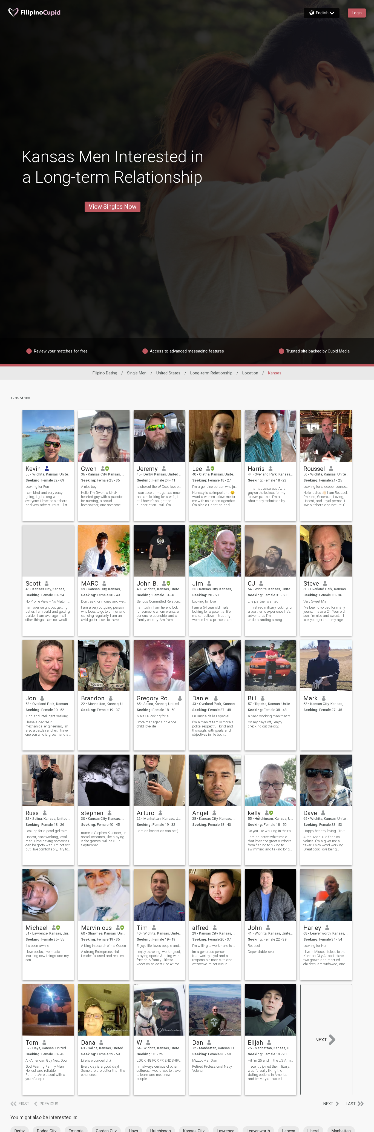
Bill (252, 698)
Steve (311, 583)
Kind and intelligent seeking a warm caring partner (48, 716)
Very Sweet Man (315, 601)
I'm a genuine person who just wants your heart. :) (215, 487)
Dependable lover (261, 952)
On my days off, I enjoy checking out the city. (265, 724)
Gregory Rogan (155, 698)
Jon (30, 698)
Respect (254, 946)
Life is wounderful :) (96, 1060)
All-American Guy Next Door (46, 1060)
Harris (256, 468)
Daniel (201, 698)
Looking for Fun (37, 487)
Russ (32, 812)
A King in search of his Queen (103, 946)
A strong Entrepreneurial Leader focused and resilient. (103, 954)
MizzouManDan (204, 1060)
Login (357, 12)
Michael (36, 927)
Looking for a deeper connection (326, 487)
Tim (142, 927)
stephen (92, 812)
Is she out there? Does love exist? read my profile (159, 487)
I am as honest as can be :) (157, 831)
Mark (310, 698)
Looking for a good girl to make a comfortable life (48, 831)
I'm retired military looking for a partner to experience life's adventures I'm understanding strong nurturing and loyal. (270, 613)
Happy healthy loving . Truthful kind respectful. (326, 831)
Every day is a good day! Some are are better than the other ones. (103, 1070)
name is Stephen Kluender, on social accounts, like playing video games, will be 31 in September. (103, 839)
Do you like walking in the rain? (270, 831)
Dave (310, 812)
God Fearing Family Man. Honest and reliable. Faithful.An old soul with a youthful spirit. (45, 1072)
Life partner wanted (263, 601)
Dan (197, 1042)
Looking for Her (315, 946)
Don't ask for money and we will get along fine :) (103, 601)
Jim (197, 583)
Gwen (89, 468)
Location (250, 373)
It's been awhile (37, 946)
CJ (251, 583)
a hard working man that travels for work (270, 716)
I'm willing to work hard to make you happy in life (215, 946)
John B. (147, 583)
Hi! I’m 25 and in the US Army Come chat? (270, 1060)
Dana (88, 1042)
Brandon (93, 698)
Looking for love (204, 601)
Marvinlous (96, 927)
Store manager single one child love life (156, 724)
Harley (312, 927)
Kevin (33, 468)
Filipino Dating (105, 373)
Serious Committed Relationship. (159, 601)
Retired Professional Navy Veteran (212, 1068)
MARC (89, 583)
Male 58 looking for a (153, 716)
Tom (31, 1042)
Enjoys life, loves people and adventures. (159, 946)
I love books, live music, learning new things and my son (47, 956)
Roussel (314, 468)
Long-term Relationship (211, 373)
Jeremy (147, 468)
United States (168, 373)
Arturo (145, 812)
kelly (254, 812)
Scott (33, 583)
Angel (200, 812)
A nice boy (88, 487)
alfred (200, 927)
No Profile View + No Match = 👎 (48, 601)
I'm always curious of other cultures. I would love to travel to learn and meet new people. (159, 1072)
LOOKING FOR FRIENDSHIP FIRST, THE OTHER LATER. (159, 1060)
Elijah (255, 1042)
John (255, 927)
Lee (197, 468)
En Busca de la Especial (210, 716)
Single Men (136, 373)
